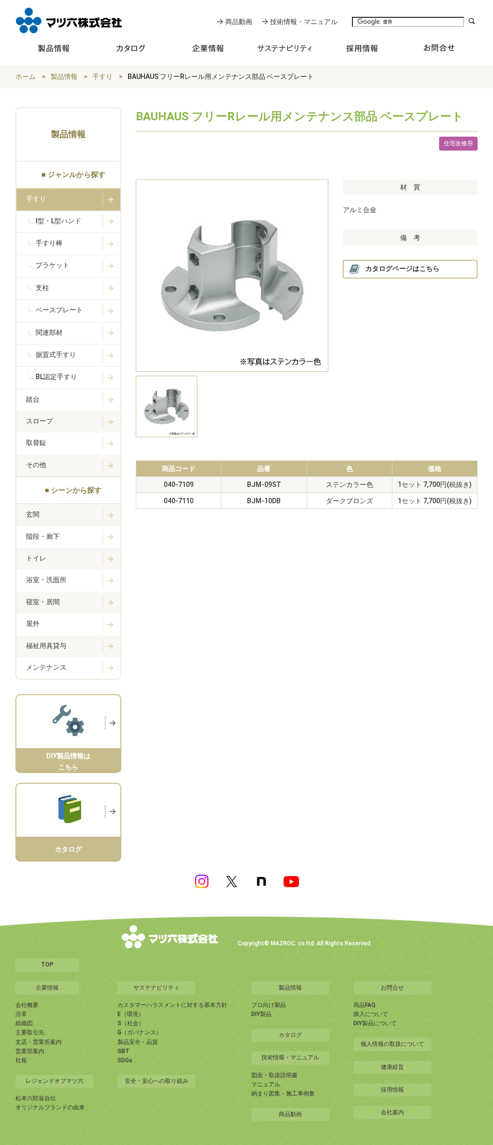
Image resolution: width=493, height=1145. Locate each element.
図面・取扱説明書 (274, 1075)
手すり (102, 76)
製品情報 (64, 76)
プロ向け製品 (268, 1005)
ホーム (25, 76)
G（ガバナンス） (139, 1032)
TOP (47, 964)
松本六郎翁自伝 (35, 1098)
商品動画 (238, 21)
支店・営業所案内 (38, 1042)
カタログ (290, 1034)
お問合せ (392, 987)
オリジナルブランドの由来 (50, 1107)
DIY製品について (375, 1023)
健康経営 (392, 1067)
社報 (21, 1060)
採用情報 (392, 1089)
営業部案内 (29, 1051)
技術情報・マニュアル (303, 21)
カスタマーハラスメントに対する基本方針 (172, 1005)
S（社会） (130, 1023)
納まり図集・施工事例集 (283, 1093)
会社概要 (27, 1005)
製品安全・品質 (137, 1042)
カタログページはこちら (402, 268)
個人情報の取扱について (392, 1044)
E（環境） (130, 1014)
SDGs (124, 1060)
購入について (370, 1014)
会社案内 (392, 1112)
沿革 (21, 1014)
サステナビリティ (156, 987)
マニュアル (265, 1084)
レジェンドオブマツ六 (54, 1081)
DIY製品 (261, 1014)
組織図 (24, 1023)
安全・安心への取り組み (156, 1081)
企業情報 (47, 987)
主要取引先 (29, 1032)
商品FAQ (364, 1005)
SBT (123, 1051)
